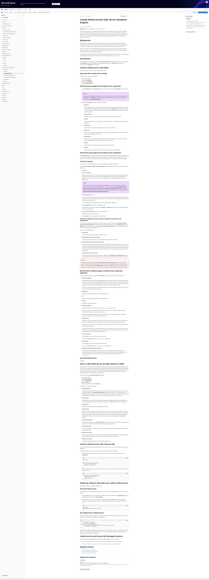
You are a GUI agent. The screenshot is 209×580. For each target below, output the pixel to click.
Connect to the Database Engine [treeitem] (9, 33)
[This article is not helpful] (196, 32)
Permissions (188, 19)
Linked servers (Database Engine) (89, 550)
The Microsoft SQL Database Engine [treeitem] (9, 31)
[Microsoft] (2, 9)
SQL (84, 16)
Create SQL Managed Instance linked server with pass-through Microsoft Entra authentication (101, 544)
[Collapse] (23, 15)
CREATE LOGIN (114, 447)
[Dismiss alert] (207, 2)
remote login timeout (100, 338)
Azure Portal (195, 12)
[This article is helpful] (195, 32)
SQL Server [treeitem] (4, 21)
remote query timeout (100, 345)
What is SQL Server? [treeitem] (6, 29)
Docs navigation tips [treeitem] (6, 23)
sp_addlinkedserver (116, 55)
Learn (81, 16)
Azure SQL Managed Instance (99, 28)
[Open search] (204, 9)
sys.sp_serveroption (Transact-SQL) (89, 553)
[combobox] (12, 17)
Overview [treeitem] (5, 71)
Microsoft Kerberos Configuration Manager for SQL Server (95, 191)
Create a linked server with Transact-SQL (193, 23)
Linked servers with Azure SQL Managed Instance (195, 26)
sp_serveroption (85, 355)
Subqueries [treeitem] (5, 65)
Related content (189, 28)
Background (188, 18)
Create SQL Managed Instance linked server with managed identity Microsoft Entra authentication (102, 541)
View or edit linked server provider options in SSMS (195, 22)
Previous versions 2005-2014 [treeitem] (7, 25)
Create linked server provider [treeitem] (9, 75)
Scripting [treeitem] (4, 63)
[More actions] (128, 16)
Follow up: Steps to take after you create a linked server (196, 25)
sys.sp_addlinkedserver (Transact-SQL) (90, 551)
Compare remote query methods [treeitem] (10, 77)
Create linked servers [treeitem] (8, 73)
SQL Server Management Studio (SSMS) (105, 32)
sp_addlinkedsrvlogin (124, 447)
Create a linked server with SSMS (192, 21)
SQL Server (88, 16)
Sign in (206, 9)
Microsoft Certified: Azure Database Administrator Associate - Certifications (94, 563)
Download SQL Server (203, 12)
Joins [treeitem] (4, 61)
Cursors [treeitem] (4, 59)
